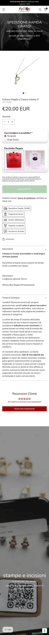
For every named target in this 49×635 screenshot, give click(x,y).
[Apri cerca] (40, 9)
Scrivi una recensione (24, 408)
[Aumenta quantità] (12, 121)
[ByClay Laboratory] (24, 9)
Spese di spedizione (27, 198)
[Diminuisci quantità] (4, 121)
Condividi (10, 239)
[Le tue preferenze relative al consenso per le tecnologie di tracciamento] (44, 630)
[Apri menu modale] (3, 9)
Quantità (6, 116)
